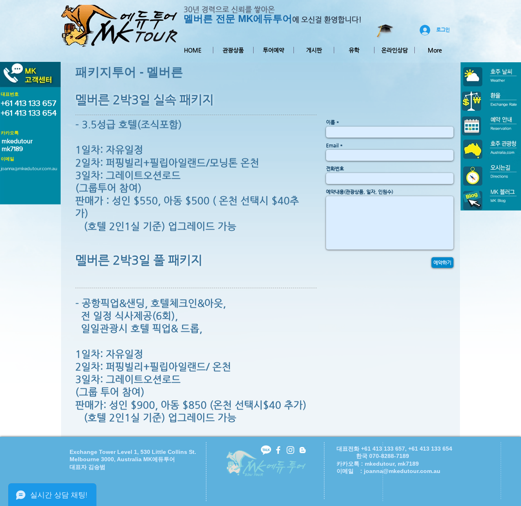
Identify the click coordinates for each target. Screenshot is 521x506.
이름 (330, 122)
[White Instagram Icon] (290, 450)
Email (332, 145)
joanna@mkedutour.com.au (29, 168)
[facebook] (278, 450)
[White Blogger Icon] (303, 450)
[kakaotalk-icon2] (266, 450)
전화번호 (335, 168)
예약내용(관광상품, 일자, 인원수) (359, 191)
